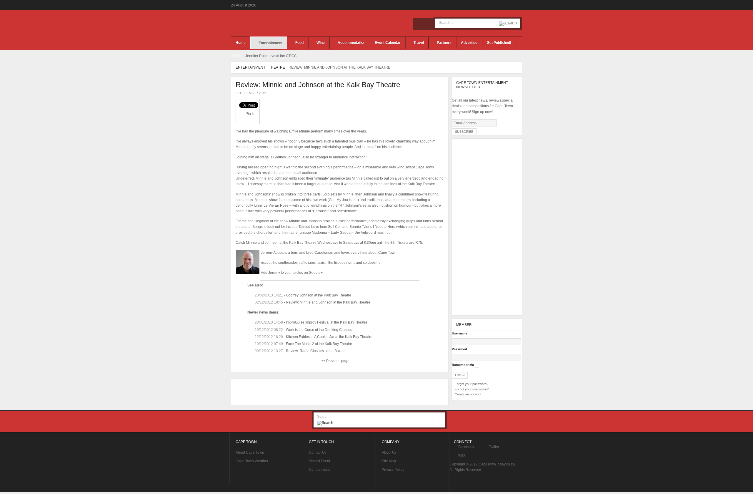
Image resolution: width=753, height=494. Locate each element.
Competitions (319, 470)
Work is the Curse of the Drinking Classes (319, 330)
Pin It (250, 114)
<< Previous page (335, 361)
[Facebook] (418, 23)
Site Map (389, 461)
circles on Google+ (308, 273)
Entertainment (250, 67)
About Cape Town (250, 452)
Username (459, 333)
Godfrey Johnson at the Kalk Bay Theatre (318, 295)
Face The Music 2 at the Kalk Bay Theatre (319, 344)
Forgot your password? (471, 384)
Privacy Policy (393, 470)
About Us (389, 452)
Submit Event (319, 461)
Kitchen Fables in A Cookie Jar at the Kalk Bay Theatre (329, 337)
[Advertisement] (338, 392)
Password (459, 349)
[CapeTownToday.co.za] (276, 23)
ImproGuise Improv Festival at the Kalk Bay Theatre (326, 322)
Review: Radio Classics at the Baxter (315, 351)
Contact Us (317, 452)
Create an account (468, 394)
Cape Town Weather (252, 461)
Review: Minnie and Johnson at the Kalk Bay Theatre (318, 85)
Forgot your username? (472, 389)
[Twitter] (427, 23)
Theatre (277, 67)
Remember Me (463, 365)
